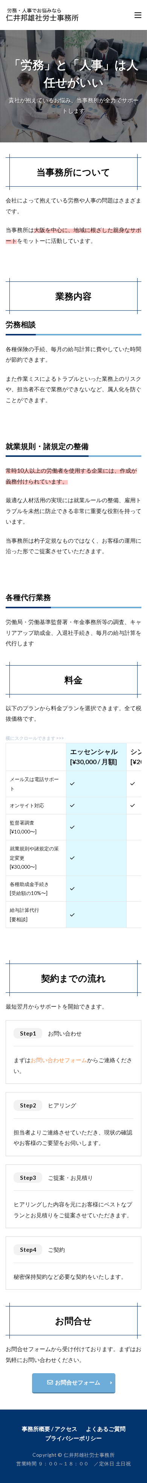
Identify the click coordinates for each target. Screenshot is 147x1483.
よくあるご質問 (106, 1428)
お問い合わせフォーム (59, 1060)
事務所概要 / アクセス (49, 1428)
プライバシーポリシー (73, 1438)
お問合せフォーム (76, 1382)
